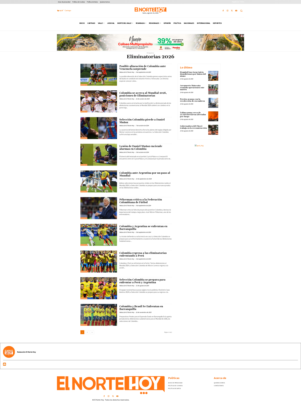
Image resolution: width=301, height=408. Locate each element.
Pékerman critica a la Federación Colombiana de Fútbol (140, 201)
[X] (232, 10)
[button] (241, 11)
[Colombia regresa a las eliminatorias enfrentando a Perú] (98, 262)
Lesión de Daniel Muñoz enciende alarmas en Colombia (140, 148)
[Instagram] (227, 10)
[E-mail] (4, 365)
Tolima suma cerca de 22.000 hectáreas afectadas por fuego (193, 115)
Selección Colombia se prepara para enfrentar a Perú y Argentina (142, 281)
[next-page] (92, 332)
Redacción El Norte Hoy (126, 72)
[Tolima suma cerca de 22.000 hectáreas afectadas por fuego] (213, 116)
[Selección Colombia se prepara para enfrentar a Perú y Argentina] (98, 288)
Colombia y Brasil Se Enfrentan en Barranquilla (141, 308)
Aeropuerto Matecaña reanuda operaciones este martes (192, 88)
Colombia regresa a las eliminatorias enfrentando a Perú (143, 254)
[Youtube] (236, 10)
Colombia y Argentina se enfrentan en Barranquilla (143, 228)
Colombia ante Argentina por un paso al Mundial (144, 174)
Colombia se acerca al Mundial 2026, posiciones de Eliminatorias (143, 94)
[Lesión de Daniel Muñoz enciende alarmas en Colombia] (98, 155)
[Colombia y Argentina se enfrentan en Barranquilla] (98, 235)
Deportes (84, 85)
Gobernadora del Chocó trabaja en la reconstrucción (193, 127)
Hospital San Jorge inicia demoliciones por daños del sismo (193, 74)
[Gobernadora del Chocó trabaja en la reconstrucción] (213, 130)
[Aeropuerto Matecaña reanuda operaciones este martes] (213, 89)
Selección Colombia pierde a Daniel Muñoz (142, 121)
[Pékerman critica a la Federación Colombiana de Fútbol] (98, 208)
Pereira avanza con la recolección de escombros (192, 100)
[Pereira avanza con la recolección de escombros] (213, 103)
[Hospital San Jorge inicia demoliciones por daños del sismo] (213, 76)
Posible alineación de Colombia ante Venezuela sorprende (142, 68)
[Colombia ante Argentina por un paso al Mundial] (98, 181)
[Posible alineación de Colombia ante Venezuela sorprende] (98, 75)
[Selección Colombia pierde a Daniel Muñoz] (98, 128)
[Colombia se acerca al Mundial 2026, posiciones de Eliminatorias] (98, 101)
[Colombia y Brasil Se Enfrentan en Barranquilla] (98, 315)
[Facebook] (223, 10)
